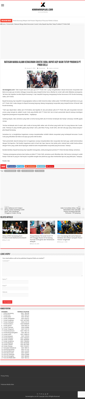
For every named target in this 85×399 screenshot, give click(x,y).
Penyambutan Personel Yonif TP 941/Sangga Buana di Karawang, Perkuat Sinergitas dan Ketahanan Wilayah (42, 238)
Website (4, 292)
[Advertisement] (42, 42)
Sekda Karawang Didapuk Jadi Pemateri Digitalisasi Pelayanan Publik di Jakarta (35, 20)
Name (4, 279)
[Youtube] (45, 394)
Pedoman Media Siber (7, 384)
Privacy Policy (5, 376)
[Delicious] (47, 394)
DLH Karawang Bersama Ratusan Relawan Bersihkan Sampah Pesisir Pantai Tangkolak (69, 238)
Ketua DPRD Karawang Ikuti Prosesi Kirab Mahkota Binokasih (14, 237)
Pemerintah (10, 24)
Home (3, 24)
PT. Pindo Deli (40, 171)
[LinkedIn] (43, 394)
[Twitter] (41, 394)
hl (19, 171)
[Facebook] (39, 394)
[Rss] (37, 394)
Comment (5, 261)
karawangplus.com (31, 396)
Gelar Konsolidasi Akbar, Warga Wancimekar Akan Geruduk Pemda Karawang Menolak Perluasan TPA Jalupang (70, 210)
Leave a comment (53, 68)
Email (4, 285)
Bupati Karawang (10, 171)
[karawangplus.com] (42, 7)
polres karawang (27, 171)
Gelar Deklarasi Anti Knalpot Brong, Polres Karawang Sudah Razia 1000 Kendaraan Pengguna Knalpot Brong (14, 210)
